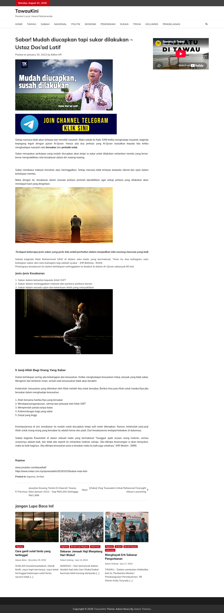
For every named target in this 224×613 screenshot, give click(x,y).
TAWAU (31, 24)
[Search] (206, 24)
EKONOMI (90, 24)
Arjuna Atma (21, 560)
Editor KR (56, 54)
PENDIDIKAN (108, 24)
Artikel (40, 476)
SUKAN (124, 24)
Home (18, 24)
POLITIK (75, 24)
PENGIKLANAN (171, 24)
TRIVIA (137, 24)
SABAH (45, 24)
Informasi (95, 546)
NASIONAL (60, 24)
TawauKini (27, 11)
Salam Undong (66, 560)
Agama (31, 476)
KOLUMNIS (152, 24)
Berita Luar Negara (79, 546)
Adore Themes (142, 608)
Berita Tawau (130, 546)
